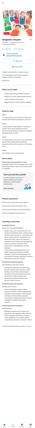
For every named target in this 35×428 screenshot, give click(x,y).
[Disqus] (17, 349)
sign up (22, 326)
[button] (6, 80)
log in (29, 326)
